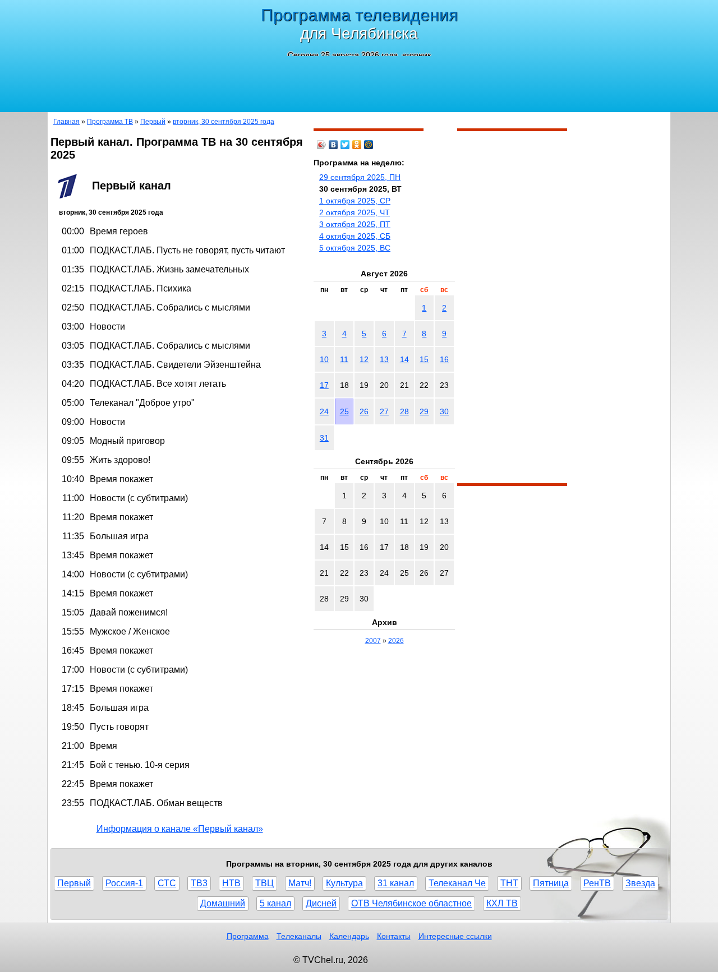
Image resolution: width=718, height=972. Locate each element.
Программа (248, 936)
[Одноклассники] (357, 144)
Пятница (551, 883)
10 (324, 359)
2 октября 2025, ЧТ (354, 212)
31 (324, 437)
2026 (396, 641)
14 (404, 359)
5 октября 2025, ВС (354, 247)
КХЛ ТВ (502, 903)
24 (324, 411)
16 (444, 359)
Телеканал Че (457, 883)
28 (404, 411)
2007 (373, 641)
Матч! (299, 883)
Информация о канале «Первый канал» (179, 829)
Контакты (394, 936)
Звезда (640, 883)
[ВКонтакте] (333, 144)
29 (424, 411)
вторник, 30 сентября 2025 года (223, 122)
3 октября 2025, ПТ (354, 224)
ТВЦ (264, 883)
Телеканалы (299, 936)
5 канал (275, 903)
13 (384, 359)
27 (384, 411)
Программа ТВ (110, 122)
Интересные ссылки (455, 936)
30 (444, 411)
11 (344, 359)
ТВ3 (199, 883)
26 (364, 411)
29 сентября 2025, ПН (360, 177)
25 (344, 411)
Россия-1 (124, 883)
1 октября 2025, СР (354, 200)
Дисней (321, 903)
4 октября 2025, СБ (354, 236)
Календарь (349, 936)
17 (324, 385)
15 (424, 359)
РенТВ (597, 883)
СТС (167, 883)
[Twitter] (345, 144)
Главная (66, 122)
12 (364, 359)
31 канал (396, 883)
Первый (152, 122)
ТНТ (509, 883)
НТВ (231, 883)
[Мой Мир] (369, 144)
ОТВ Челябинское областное (411, 903)
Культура (344, 883)
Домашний (222, 903)
